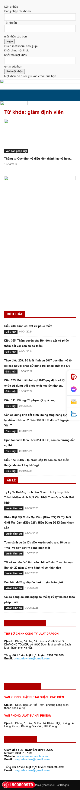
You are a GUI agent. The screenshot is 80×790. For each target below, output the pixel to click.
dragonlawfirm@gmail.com (32, 658)
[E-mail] (73, 402)
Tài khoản (10, 23)
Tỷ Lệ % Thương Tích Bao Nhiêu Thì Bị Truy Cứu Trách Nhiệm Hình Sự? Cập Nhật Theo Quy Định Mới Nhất (39, 497)
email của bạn (13, 66)
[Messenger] (73, 389)
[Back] (5, 2)
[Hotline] (73, 376)
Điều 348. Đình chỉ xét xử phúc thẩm (28, 326)
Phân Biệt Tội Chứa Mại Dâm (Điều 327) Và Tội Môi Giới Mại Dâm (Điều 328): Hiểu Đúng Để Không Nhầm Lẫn (39, 522)
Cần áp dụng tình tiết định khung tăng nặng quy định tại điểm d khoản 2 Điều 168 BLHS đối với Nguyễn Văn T (39, 420)
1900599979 (21, 784)
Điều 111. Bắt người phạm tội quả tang (29, 400)
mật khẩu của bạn (15, 36)
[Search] (74, 95)
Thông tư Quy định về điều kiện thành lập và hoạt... (38, 158)
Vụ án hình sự (14, 508)
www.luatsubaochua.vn (32, 756)
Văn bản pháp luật (16, 151)
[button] (7, 95)
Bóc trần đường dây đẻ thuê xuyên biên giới (33, 582)
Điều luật (11, 332)
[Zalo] (73, 414)
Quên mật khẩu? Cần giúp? (21, 46)
